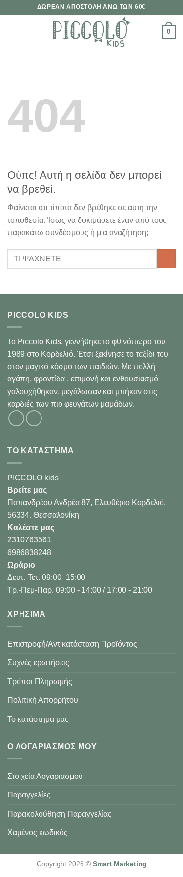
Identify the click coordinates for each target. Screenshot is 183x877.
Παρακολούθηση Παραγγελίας (59, 814)
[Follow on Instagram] (34, 418)
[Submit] (166, 258)
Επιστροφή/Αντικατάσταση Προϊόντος (72, 644)
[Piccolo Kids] (92, 32)
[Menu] (13, 31)
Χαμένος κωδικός (37, 832)
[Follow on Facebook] (16, 418)
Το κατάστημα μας (38, 719)
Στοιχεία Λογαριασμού (45, 776)
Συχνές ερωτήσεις (38, 662)
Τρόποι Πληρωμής (39, 682)
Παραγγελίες (29, 795)
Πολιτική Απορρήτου (42, 700)
